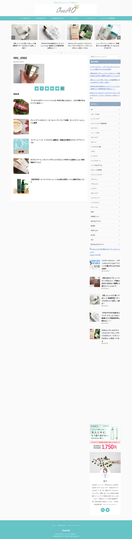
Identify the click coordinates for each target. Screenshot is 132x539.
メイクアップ (91, 18)
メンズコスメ (74, 18)
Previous (13, 37)
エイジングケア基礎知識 (107, 18)
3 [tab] (61, 53)
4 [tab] (64, 53)
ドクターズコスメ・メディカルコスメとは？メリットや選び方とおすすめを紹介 (105, 68)
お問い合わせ (61, 525)
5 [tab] (68, 53)
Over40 (66, 530)
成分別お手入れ (41, 18)
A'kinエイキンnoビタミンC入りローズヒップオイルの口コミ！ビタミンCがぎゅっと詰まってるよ (52, 46)
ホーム (53, 525)
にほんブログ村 (95, 255)
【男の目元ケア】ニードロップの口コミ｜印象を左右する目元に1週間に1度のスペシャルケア (105, 74)
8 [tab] (77, 53)
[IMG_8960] (52, 88)
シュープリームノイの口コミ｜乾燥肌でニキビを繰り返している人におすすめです (79, 46)
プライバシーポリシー (74, 525)
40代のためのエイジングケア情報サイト (66, 534)
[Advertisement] (105, 385)
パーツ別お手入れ (24, 18)
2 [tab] (58, 53)
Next (119, 37)
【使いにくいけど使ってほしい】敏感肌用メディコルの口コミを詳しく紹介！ (105, 81)
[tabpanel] (24, 36)
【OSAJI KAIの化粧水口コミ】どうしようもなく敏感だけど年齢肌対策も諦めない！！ (24, 46)
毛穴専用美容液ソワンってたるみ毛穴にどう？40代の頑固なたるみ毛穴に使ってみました (107, 46)
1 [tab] (55, 53)
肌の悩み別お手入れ (58, 18)
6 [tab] (71, 53)
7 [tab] (74, 53)
